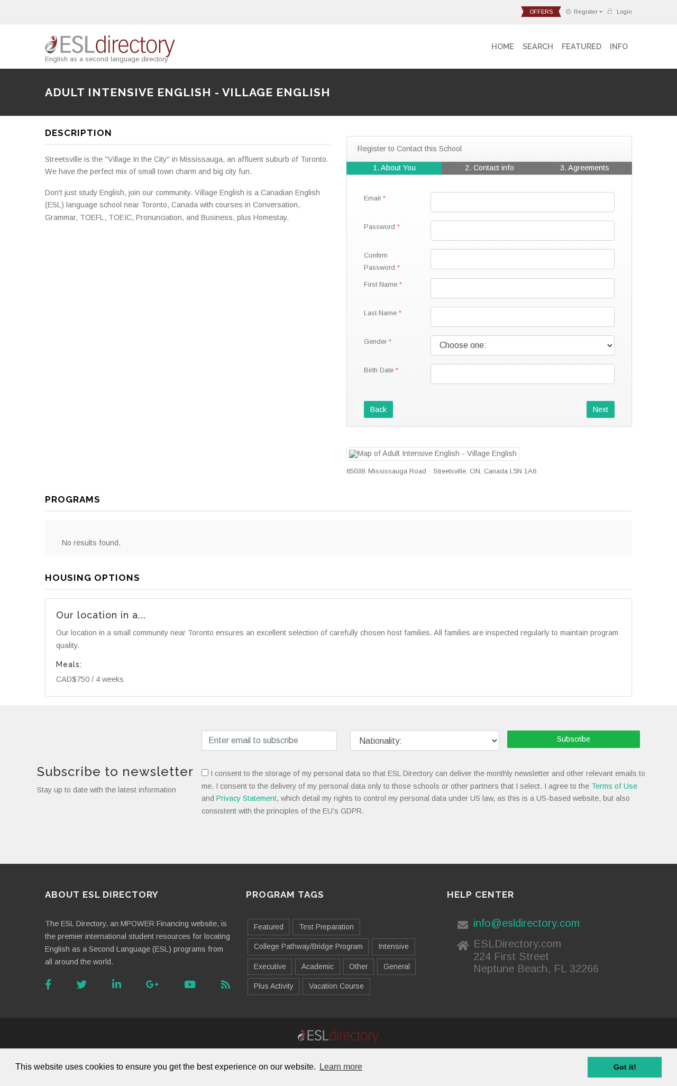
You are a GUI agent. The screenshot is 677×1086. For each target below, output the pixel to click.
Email (372, 198)
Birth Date (379, 370)
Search (538, 46)
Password (379, 227)
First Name (380, 284)
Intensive (393, 946)
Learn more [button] (340, 1066)
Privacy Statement (246, 798)
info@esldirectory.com (526, 923)
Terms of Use (614, 786)
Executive (270, 966)
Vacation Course (336, 986)
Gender (375, 341)
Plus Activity (274, 986)
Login (623, 11)
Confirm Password (379, 261)
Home (502, 46)
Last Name (380, 313)
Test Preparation (326, 927)
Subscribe (573, 739)
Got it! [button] (625, 1067)
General (396, 966)
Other (358, 966)
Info (619, 46)
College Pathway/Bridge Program (308, 946)
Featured (581, 46)
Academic (317, 966)
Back (378, 409)
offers (541, 11)
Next (600, 409)
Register (586, 11)
